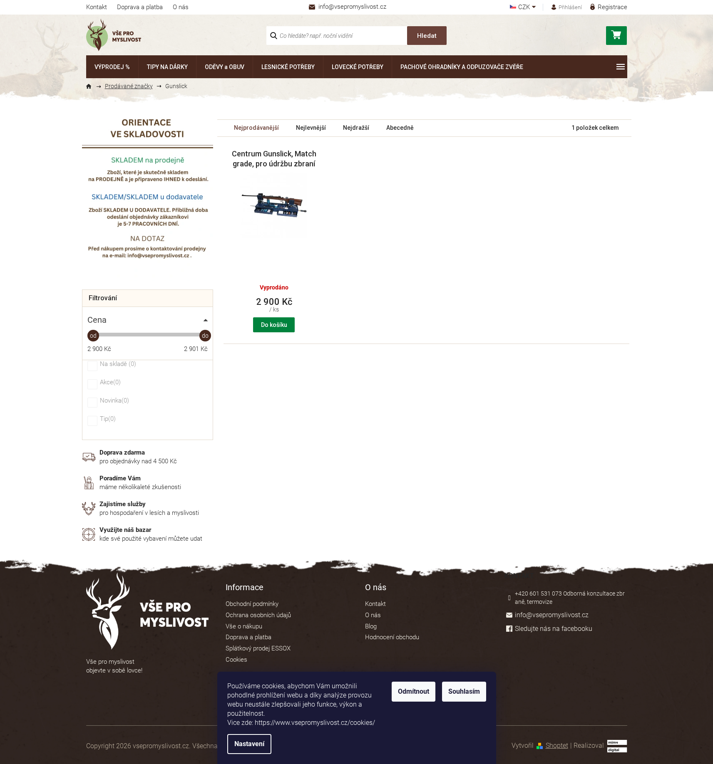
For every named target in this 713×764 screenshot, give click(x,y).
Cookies (236, 659)
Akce (109, 382)
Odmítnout (413, 691)
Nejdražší (356, 127)
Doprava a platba (140, 7)
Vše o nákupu (244, 626)
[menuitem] (112, 66)
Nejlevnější (311, 127)
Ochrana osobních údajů (258, 615)
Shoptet (557, 745)
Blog (371, 626)
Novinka (113, 401)
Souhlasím (464, 691)
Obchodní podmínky (252, 604)
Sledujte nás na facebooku (553, 629)
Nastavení (249, 744)
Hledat (427, 36)
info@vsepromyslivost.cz (552, 615)
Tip (107, 419)
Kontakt (96, 7)
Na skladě (117, 364)
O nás (181, 7)
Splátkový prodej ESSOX (258, 648)
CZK (525, 7)
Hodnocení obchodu (392, 637)
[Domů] (92, 86)
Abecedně (400, 127)
